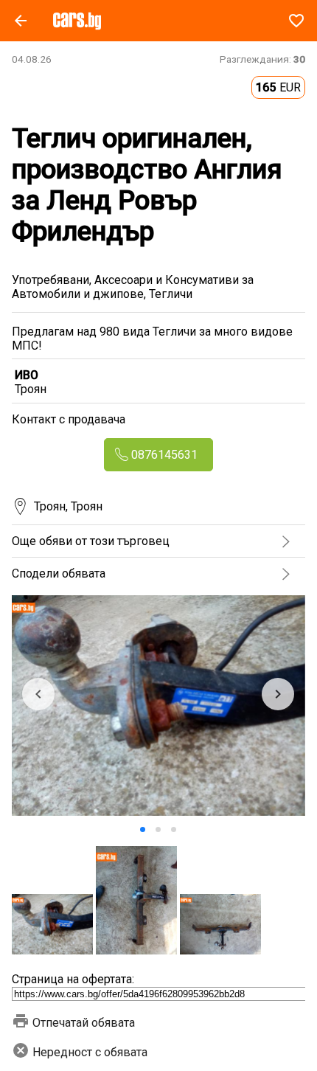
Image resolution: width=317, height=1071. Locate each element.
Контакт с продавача (68, 419)
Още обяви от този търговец (91, 541)
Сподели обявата (58, 573)
